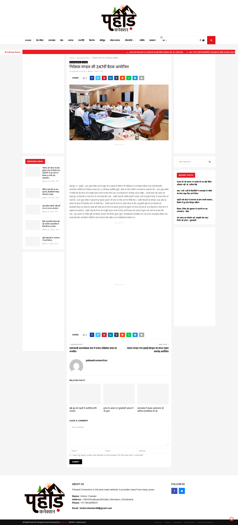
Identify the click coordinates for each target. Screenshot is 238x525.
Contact (168, 522)
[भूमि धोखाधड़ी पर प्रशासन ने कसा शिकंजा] (32, 241)
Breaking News (75, 62)
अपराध (70, 40)
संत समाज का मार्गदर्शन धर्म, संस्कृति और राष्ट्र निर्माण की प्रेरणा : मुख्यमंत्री (192, 219)
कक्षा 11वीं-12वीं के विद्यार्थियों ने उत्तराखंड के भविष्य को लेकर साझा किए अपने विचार (194, 192)
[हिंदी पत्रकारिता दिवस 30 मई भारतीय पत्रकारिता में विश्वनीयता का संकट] (32, 225)
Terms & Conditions (205, 522)
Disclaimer (177, 522)
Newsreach (64, 522)
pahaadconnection (79, 71)
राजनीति (81, 40)
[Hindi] (164, 40)
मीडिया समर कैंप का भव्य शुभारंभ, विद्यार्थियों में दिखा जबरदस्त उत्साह (50, 191)
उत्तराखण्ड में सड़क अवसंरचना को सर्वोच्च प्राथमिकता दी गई (150, 409)
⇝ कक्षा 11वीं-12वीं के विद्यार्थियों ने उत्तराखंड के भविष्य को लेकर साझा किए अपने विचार (201, 52)
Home (28, 40)
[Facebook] (201, 40)
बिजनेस (92, 40)
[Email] (204, 40)
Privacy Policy (189, 522)
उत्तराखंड (51, 40)
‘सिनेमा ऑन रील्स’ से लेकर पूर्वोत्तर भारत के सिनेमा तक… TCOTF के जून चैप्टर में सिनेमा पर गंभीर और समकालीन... (51, 173)
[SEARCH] (210, 161)
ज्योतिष (142, 40)
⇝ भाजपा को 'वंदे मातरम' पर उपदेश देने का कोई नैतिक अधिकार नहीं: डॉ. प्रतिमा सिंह (141, 52)
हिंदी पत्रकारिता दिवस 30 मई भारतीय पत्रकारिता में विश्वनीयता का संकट (51, 223)
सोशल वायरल (115, 40)
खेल (61, 40)
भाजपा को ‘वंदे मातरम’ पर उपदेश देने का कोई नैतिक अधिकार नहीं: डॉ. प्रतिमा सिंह (194, 183)
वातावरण (152, 40)
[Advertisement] (119, 165)
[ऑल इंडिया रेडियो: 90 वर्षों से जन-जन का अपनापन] (32, 210)
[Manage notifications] (231, 519)
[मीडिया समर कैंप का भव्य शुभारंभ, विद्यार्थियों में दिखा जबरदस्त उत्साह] (32, 193)
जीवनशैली (128, 40)
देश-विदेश (39, 40)
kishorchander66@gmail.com (96, 508)
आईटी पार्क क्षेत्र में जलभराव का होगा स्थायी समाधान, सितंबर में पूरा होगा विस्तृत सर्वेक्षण (195, 201)
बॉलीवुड (102, 40)
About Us (158, 522)
